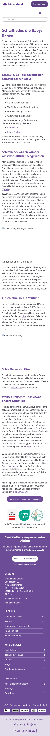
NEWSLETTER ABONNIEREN (25, 559)
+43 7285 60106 (17, 588)
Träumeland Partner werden (18, 626)
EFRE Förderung (13, 636)
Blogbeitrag (16, 387)
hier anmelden (20, 492)
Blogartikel (30, 446)
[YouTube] (21, 724)
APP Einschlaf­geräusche (16, 684)
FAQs (7, 664)
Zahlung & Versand (14, 655)
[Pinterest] (25, 724)
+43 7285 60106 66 (23, 591)
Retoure (8, 660)
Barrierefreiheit (40, 705)
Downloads (10, 693)
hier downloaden (11, 466)
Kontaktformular (12, 603)
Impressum (39, 719)
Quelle (6, 189)
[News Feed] (35, 724)
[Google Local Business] (32, 724)
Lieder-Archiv (13, 132)
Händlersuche (11, 631)
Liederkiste (12, 128)
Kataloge (9, 688)
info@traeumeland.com (16, 598)
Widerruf (27, 705)
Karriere (8, 621)
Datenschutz (15, 705)
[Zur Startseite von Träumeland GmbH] (13, 4)
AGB (5, 705)
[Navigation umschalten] (46, 14)
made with (21, 731)
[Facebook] (15, 724)
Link (24, 316)
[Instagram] (18, 724)
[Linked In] (28, 724)
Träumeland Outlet (13, 616)
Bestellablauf (11, 650)
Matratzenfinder (39, 4)
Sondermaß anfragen (15, 669)
